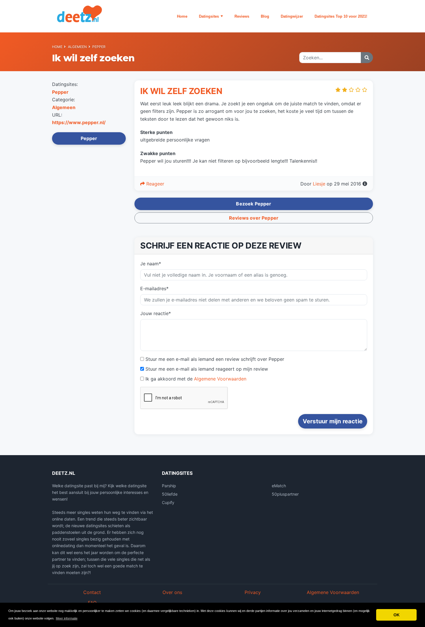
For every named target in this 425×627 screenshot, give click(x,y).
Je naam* (150, 263)
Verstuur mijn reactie (333, 421)
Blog (265, 16)
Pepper (99, 47)
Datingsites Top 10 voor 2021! (341, 16)
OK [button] (396, 615)
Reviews (241, 16)
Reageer (154, 184)
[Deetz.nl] (88, 16)
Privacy (253, 592)
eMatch (279, 485)
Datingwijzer (292, 16)
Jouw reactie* (155, 313)
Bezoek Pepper (253, 204)
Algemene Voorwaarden (220, 379)
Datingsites (209, 16)
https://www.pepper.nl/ (79, 122)
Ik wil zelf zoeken (181, 91)
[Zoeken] (367, 57)
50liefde (170, 494)
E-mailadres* (154, 288)
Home (182, 16)
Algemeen (77, 47)
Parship (169, 485)
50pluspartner (285, 494)
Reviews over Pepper (253, 218)
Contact (92, 592)
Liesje (319, 184)
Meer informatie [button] (66, 618)
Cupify (168, 502)
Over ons (172, 592)
